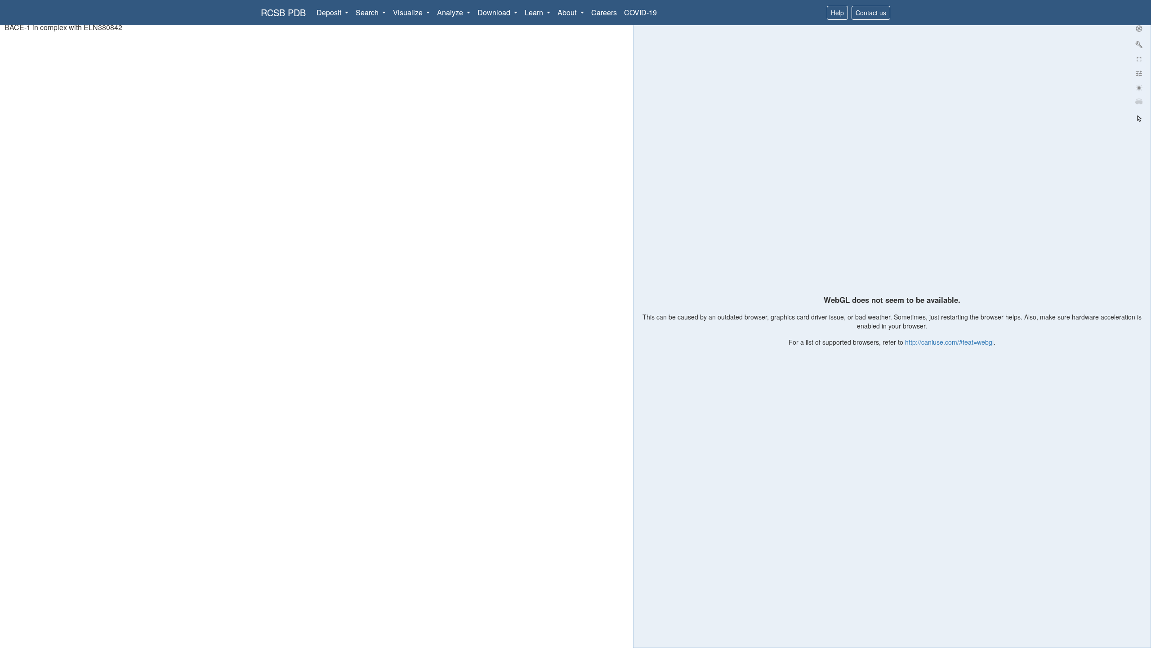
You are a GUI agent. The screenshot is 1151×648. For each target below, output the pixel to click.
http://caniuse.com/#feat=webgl (949, 342)
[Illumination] (1139, 88)
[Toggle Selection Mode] (1139, 118)
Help (837, 12)
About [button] (568, 12)
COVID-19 (640, 12)
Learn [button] (535, 12)
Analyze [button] (451, 12)
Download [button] (494, 12)
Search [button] (368, 12)
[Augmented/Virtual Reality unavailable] (1139, 102)
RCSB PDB (283, 12)
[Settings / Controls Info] (1139, 73)
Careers (604, 12)
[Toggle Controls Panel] (1139, 44)
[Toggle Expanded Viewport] (1139, 59)
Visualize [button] (408, 12)
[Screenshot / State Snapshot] (1139, 28)
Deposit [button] (330, 12)
